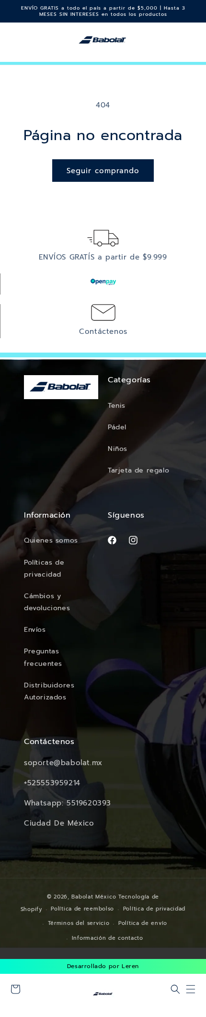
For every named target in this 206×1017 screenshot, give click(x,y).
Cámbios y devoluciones (47, 602)
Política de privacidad (154, 909)
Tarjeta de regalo (138, 470)
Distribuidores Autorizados (49, 691)
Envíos (35, 630)
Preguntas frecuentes (43, 657)
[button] (175, 989)
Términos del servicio (79, 923)
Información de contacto (107, 938)
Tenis (117, 406)
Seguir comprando (103, 171)
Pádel (117, 427)
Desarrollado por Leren (103, 966)
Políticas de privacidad (44, 568)
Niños (117, 449)
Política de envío (142, 923)
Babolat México (93, 897)
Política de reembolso (82, 909)
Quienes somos (51, 540)
